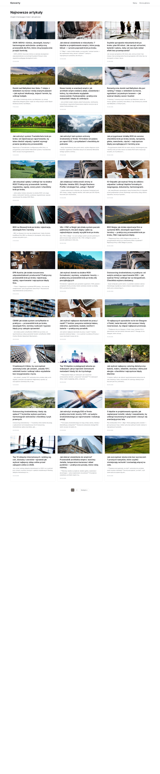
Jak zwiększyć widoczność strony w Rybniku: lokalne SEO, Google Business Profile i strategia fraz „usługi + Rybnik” (77, 184)
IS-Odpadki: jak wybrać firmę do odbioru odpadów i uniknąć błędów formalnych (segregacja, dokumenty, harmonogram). (125, 184)
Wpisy (135, 3)
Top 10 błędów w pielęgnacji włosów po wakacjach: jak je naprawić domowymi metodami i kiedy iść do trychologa (77, 368)
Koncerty (15, 3)
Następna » (84, 490)
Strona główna (144, 3)
